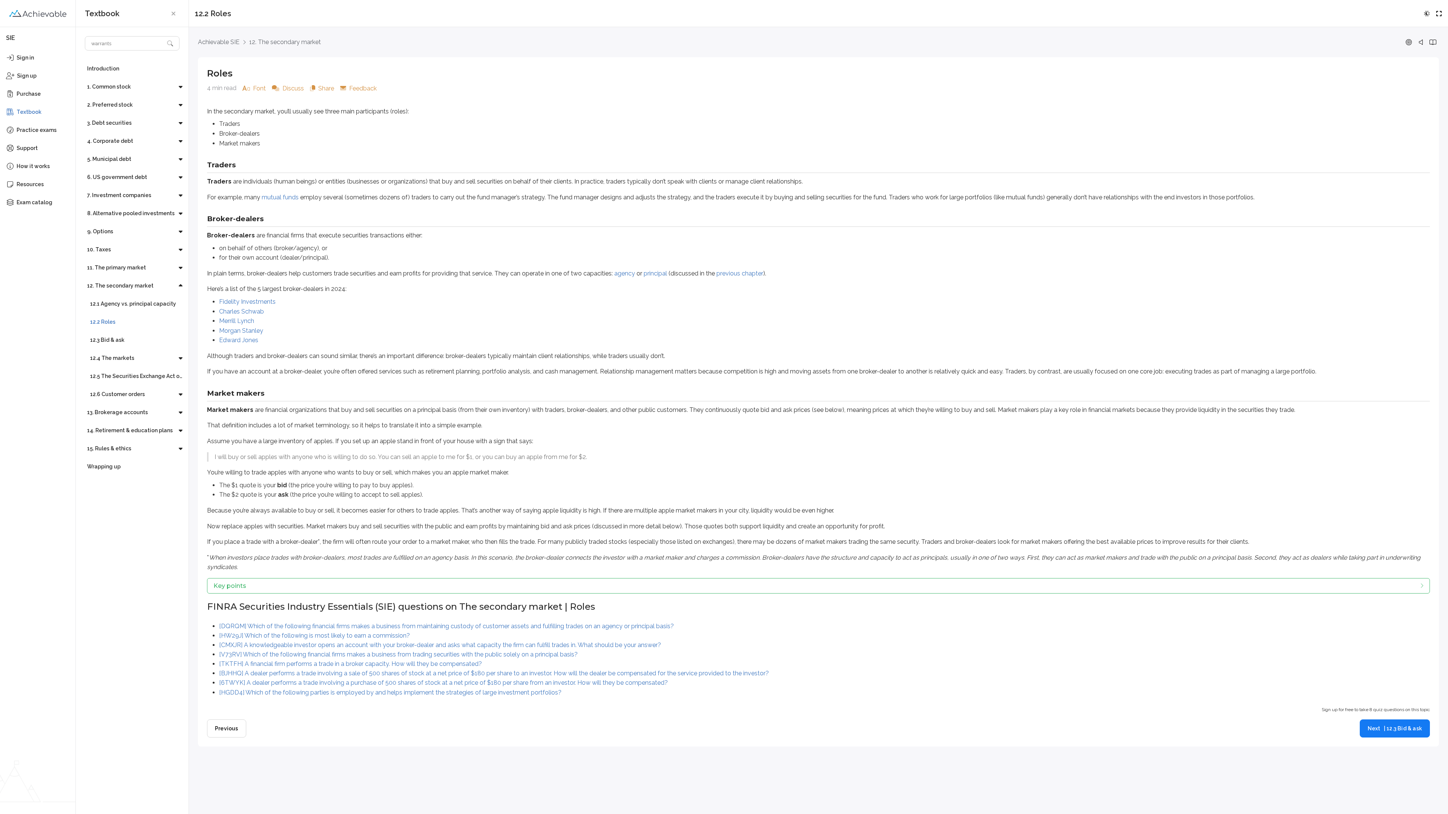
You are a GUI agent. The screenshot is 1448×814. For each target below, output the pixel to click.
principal (655, 273)
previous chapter (739, 273)
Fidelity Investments (247, 301)
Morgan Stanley (241, 330)
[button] (173, 14)
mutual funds (280, 197)
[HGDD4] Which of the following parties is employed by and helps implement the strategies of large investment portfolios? (390, 692)
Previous (226, 728)
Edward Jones (238, 340)
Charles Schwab (241, 311)
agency (624, 273)
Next (1395, 728)
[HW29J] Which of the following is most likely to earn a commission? (314, 635)
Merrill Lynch (236, 320)
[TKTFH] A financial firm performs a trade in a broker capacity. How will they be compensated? (350, 663)
